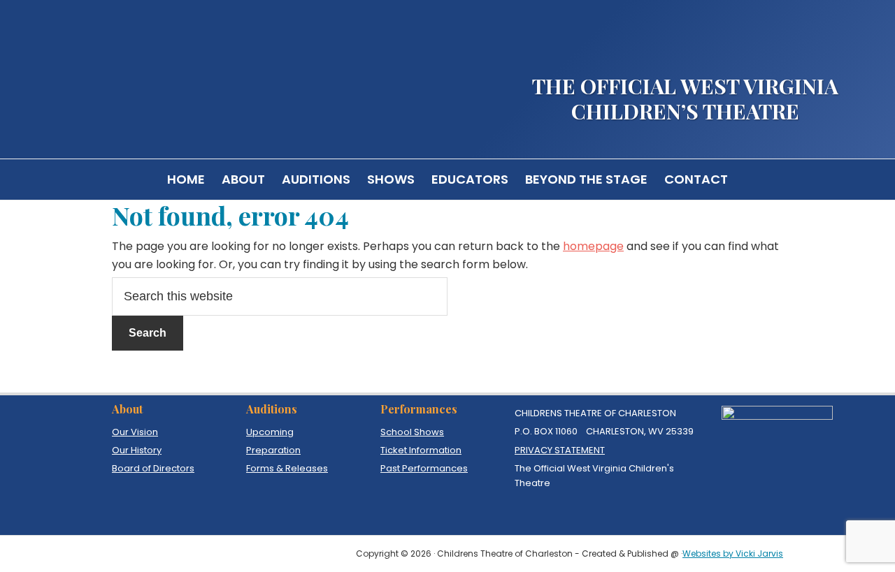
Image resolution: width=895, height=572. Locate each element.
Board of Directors (153, 468)
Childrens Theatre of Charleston (175, 72)
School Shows (412, 432)
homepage (593, 246)
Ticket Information (420, 450)
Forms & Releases (287, 468)
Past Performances (424, 468)
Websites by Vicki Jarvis (732, 553)
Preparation (273, 450)
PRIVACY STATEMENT (560, 450)
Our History (137, 450)
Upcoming (270, 432)
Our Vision (135, 432)
